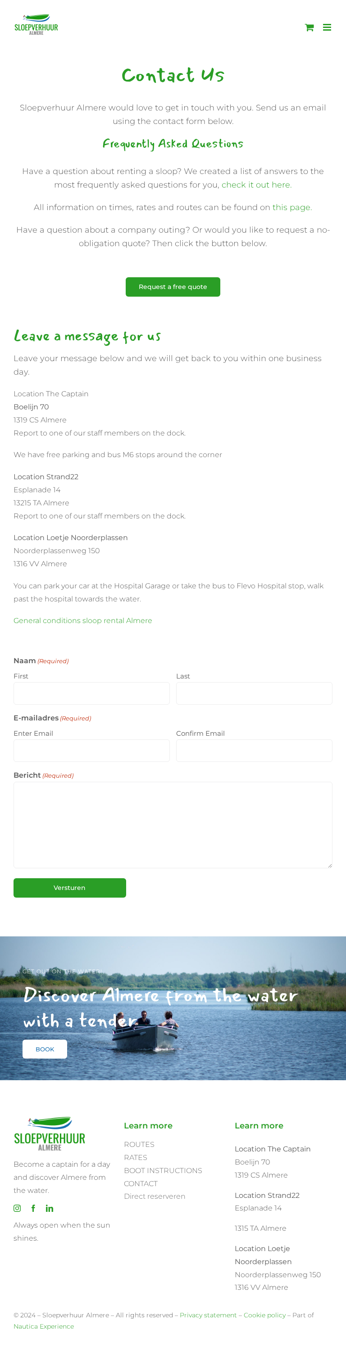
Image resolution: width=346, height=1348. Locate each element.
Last (183, 676)
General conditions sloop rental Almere (83, 620)
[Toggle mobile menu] (327, 27)
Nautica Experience (44, 1326)
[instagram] (17, 1208)
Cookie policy (265, 1315)
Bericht (43, 775)
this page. (292, 207)
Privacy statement (208, 1315)
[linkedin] (49, 1208)
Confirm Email (200, 733)
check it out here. (257, 185)
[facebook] (33, 1208)
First (21, 676)
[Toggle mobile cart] (309, 27)
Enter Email (33, 733)
